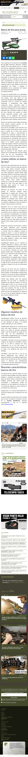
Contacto (3, 702)
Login (2, 691)
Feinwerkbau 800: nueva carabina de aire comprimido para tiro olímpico (11, 542)
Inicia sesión (12, 561)
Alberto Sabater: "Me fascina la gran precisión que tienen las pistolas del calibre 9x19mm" (14, 546)
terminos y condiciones (11, 681)
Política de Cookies (5, 716)
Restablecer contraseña (6, 696)
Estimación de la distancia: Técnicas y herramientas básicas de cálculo (11, 534)
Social (2, 694)
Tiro (3, 22)
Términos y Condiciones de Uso (8, 713)
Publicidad (3, 704)
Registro (3, 693)
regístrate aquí (21, 561)
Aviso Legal (4, 712)
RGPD (2, 715)
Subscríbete (14, 676)
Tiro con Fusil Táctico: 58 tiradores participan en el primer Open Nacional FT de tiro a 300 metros (13, 522)
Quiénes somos (5, 701)
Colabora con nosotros (6, 705)
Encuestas (3, 707)
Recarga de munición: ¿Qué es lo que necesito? (13, 519)
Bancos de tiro (9, 404)
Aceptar (16, 754)
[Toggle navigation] (25, 12)
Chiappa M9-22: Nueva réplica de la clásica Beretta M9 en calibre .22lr (12, 530)
